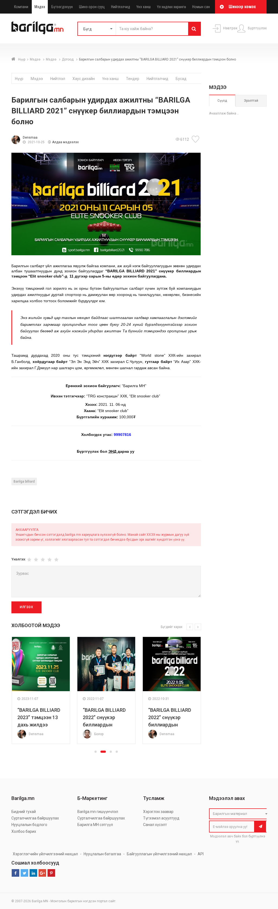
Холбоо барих (23, 831)
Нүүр (21, 59)
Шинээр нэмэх (242, 6)
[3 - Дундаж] (42, 559)
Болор (98, 734)
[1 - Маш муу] (29, 559)
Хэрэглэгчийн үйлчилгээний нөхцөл (45, 854)
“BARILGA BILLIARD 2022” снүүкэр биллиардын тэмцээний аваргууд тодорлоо (105, 724)
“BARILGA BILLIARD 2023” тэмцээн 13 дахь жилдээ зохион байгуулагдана (38, 724)
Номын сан (201, 7)
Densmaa (30, 137)
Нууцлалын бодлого (29, 824)
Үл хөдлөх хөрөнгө (171, 7)
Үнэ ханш (143, 7)
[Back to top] (263, 877)
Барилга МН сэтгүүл (95, 824)
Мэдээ (39, 7)
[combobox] (239, 814)
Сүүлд (222, 101)
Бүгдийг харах (171, 627)
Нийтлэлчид (120, 7)
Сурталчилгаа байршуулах (35, 818)
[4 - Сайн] (49, 559)
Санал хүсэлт (155, 824)
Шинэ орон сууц (92, 7)
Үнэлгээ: (18, 559)
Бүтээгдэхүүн (62, 7)
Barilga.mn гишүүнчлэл (97, 811)
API (201, 854)
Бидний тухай (23, 811)
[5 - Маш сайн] (56, 559)
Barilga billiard (24, 481)
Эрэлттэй (251, 101)
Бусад (181, 78)
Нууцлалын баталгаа (102, 854)
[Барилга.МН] (37, 28)
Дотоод (68, 59)
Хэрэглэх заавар (158, 811)
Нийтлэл (57, 78)
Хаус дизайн (83, 78)
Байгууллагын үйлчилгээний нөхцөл (159, 854)
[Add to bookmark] (196, 139)
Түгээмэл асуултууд (161, 818)
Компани (21, 7)
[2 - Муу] (36, 559)
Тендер (132, 78)
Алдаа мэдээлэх (65, 142)
